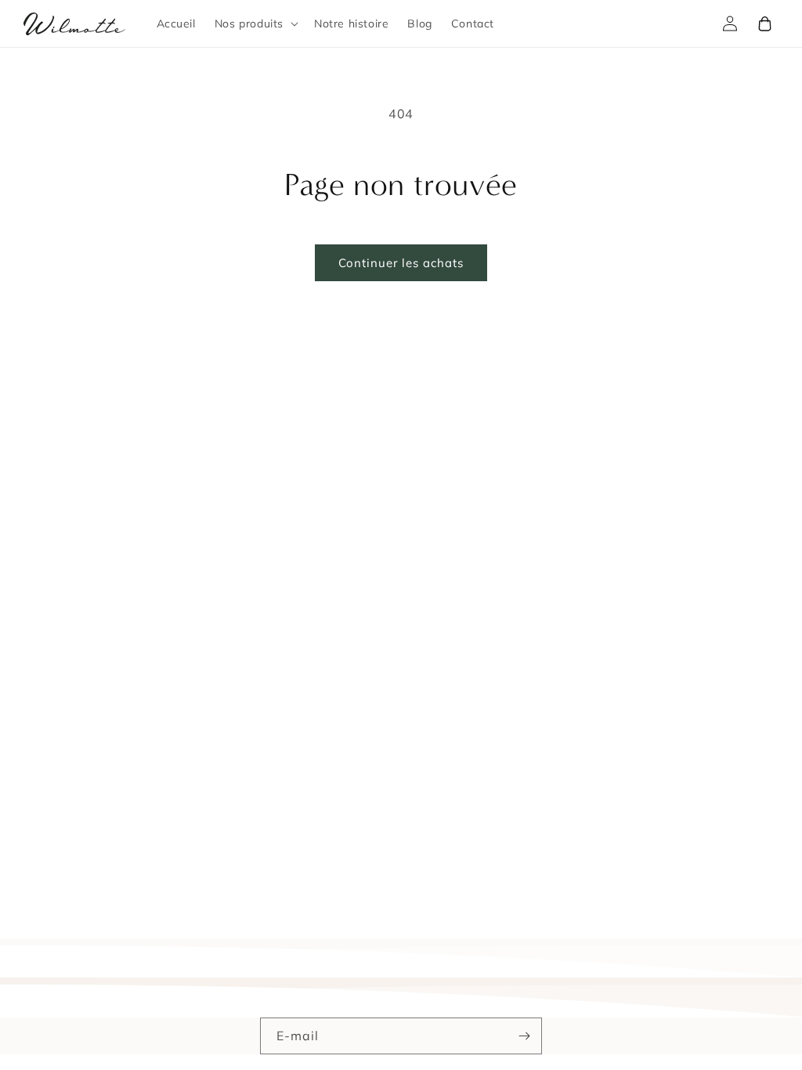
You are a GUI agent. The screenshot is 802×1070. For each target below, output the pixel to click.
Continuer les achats (401, 262)
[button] (255, 23)
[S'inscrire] (524, 1036)
